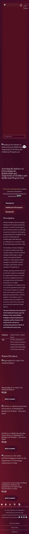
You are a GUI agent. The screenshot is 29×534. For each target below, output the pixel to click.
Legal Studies (14, 347)
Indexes (16, 342)
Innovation (22, 342)
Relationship (22, 347)
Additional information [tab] (14, 207)
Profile (5, 506)
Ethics (12, 342)
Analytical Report (15, 335)
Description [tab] (10, 203)
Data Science (19, 339)
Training (10, 506)
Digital (23, 335)
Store (14, 506)
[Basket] (21, 5)
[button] (24, 146)
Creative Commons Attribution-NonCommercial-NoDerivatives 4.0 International (14, 516)
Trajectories (21, 349)
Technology (13, 349)
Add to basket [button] (10, 399)
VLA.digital (26, 506)
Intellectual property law (17, 344)
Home (1, 506)
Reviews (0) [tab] (10, 212)
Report (12, 337)
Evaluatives (19, 506)
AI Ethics (12, 339)
